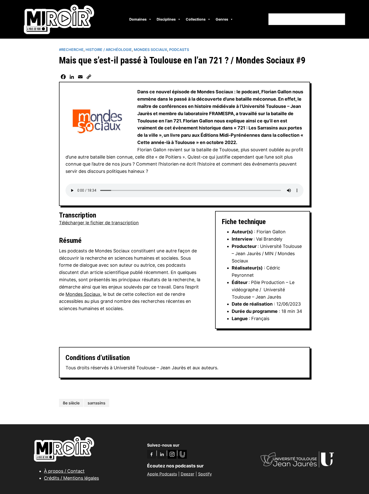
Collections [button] (196, 19)
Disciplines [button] (166, 19)
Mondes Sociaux (150, 49)
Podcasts (179, 49)
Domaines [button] (138, 19)
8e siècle (71, 402)
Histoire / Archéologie (109, 49)
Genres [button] (222, 19)
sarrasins (96, 402)
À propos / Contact (64, 471)
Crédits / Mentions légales (71, 478)
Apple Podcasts (162, 473)
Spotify (205, 473)
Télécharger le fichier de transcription (99, 222)
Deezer (187, 473)
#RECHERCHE (71, 49)
